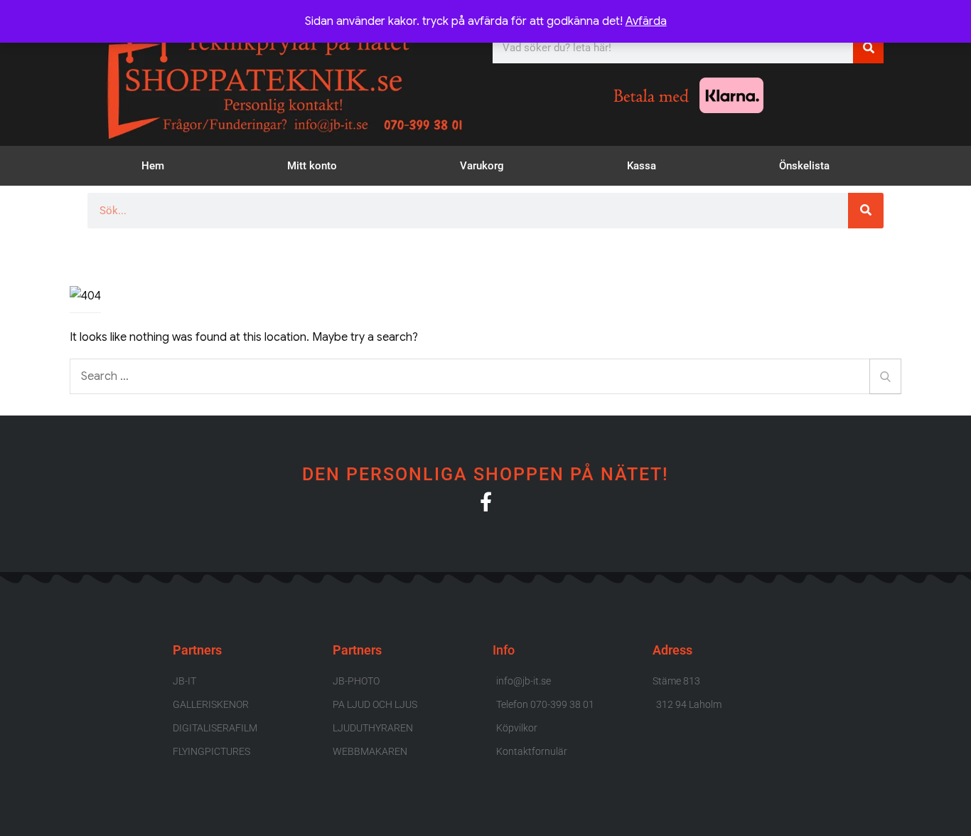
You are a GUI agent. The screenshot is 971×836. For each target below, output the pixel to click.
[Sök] (868, 48)
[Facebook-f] (485, 501)
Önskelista (804, 165)
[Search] (885, 376)
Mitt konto (312, 165)
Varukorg (482, 165)
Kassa (641, 165)
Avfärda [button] (646, 21)
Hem (152, 165)
